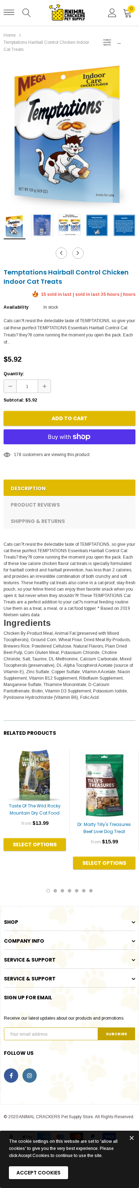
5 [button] (76, 891)
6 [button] (84, 891)
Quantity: (14, 373)
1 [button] (48, 891)
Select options (35, 844)
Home (10, 35)
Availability (16, 307)
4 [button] (69, 891)
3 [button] (62, 891)
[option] (69, 135)
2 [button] (55, 891)
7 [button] (91, 891)
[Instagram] (29, 1075)
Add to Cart (69, 418)
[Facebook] (11, 1075)
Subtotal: (14, 400)
